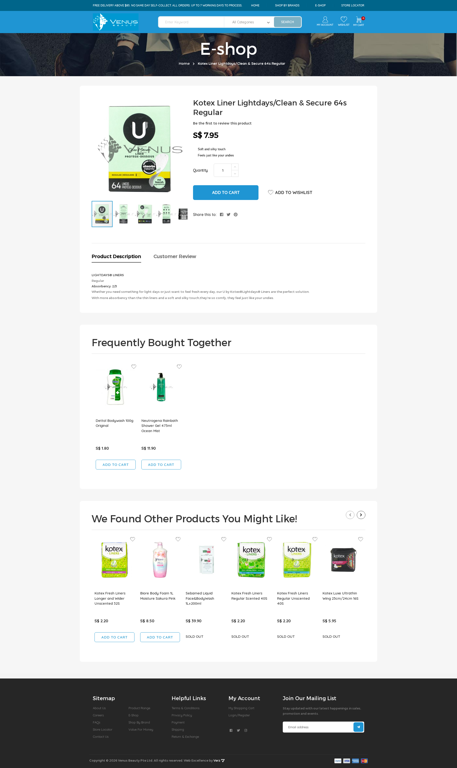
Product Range (139, 708)
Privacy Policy (182, 715)
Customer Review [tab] (175, 256)
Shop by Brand (139, 722)
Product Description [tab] (116, 256)
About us (99, 708)
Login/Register (239, 715)
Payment (178, 722)
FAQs (96, 722)
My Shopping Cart (241, 708)
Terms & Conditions (185, 708)
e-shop (320, 5)
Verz (217, 760)
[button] (123, 214)
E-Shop (134, 715)
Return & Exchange (185, 736)
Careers (98, 715)
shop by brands (287, 5)
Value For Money (141, 729)
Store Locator (352, 5)
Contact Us (101, 736)
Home (255, 5)
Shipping (178, 729)
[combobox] (194, 22)
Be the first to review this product (222, 123)
